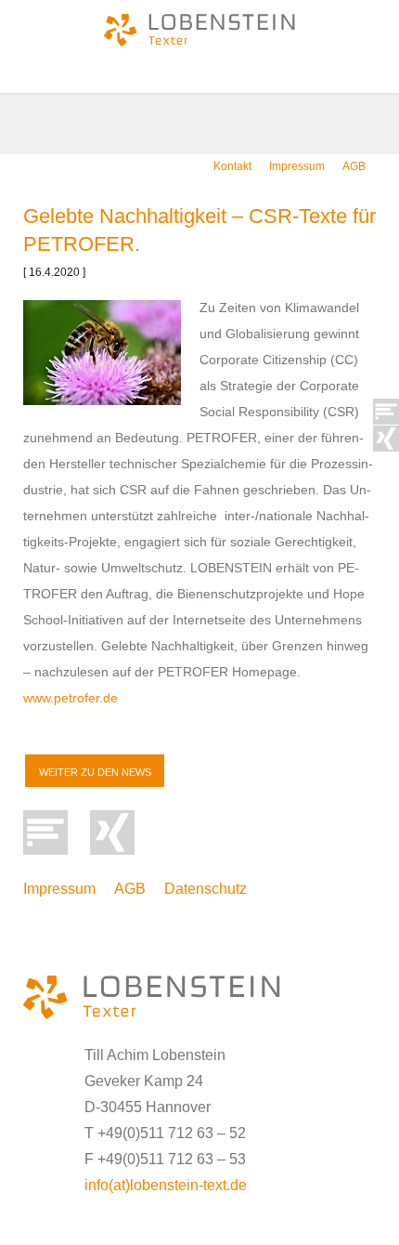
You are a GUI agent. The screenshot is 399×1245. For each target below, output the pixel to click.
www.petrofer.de (70, 697)
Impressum (297, 166)
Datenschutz (205, 889)
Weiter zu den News (95, 772)
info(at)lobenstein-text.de (165, 1185)
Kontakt (232, 166)
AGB (354, 166)
